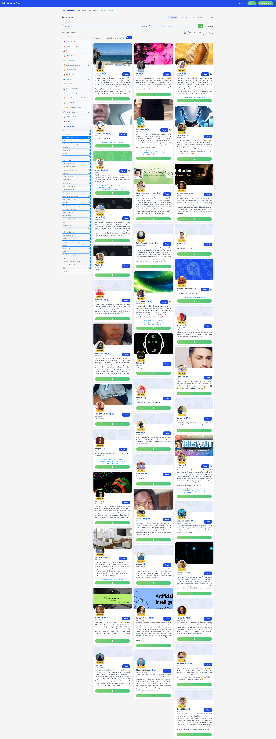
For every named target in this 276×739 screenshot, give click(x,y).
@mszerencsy (181, 291)
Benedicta (181, 418)
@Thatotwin (98, 267)
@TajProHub (180, 665)
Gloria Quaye (141, 301)
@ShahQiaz (98, 559)
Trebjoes (180, 325)
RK (137, 73)
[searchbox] (190, 26)
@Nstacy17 (98, 219)
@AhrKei (138, 75)
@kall (178, 246)
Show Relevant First (196, 33)
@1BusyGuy (180, 467)
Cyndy (98, 170)
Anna (138, 432)
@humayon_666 (141, 400)
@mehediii (180, 574)
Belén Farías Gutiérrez (145, 243)
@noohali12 (98, 504)
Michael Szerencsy (184, 289)
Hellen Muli (99, 300)
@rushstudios (182, 194)
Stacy (97, 217)
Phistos (139, 363)
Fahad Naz (181, 618)
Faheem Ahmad (142, 618)
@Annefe (139, 434)
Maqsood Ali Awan (143, 670)
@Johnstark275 (181, 620)
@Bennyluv (180, 420)
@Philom (138, 131)
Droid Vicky (181, 136)
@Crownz (139, 521)
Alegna (98, 449)
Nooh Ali (98, 502)
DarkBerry (99, 618)
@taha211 (180, 711)
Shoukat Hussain (184, 521)
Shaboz (98, 73)
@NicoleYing (140, 195)
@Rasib (179, 379)
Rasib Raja (181, 377)
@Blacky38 (98, 416)
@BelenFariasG (140, 245)
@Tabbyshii (98, 136)
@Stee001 (98, 620)
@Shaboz (98, 75)
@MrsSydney (99, 355)
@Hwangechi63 (100, 302)
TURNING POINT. (102, 414)
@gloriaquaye (140, 303)
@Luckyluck (139, 365)
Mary (179, 73)
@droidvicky (181, 137)
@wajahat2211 (140, 566)
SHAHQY (98, 557)
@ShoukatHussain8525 (184, 523)
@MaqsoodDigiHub (142, 672)
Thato (97, 265)
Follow (129, 38)
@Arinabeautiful (100, 451)
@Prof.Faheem (140, 620)
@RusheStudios (181, 196)
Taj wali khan (182, 663)
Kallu (179, 244)
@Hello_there (181, 327)
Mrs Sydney (100, 353)
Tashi (97, 665)
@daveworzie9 (140, 476)
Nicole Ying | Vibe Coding (146, 193)
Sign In (241, 3)
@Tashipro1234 (99, 667)
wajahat (139, 564)
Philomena (140, 129)
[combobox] (187, 26)
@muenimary (181, 75)
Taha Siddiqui (182, 709)
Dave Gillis (140, 474)
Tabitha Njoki (100, 134)
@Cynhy (97, 172)
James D (180, 465)
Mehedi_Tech (182, 572)
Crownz (139, 519)
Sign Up (252, 3)
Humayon (140, 398)
